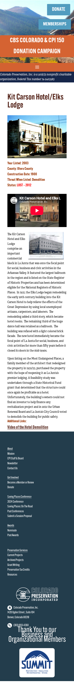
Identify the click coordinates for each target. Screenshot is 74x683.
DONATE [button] (58, 9)
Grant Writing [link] (13, 565)
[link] (37, 157)
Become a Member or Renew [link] (20, 482)
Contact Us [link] (12, 468)
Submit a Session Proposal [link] (19, 516)
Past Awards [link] (13, 535)
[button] (37, 67)
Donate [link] (10, 487)
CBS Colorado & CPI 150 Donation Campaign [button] (37, 46)
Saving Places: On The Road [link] (20, 506)
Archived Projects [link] (15, 560)
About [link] (10, 448)
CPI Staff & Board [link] (15, 458)
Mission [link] (10, 453)
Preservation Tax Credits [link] (18, 569)
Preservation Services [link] (17, 550)
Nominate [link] (12, 530)
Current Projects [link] (15, 555)
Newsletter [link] (12, 463)
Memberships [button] (54, 24)
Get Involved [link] (13, 477)
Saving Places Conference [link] (19, 496)
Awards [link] (10, 525)
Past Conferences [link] (15, 511)
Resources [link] (12, 574)
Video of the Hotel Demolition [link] (27, 427)
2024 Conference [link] (15, 501)
